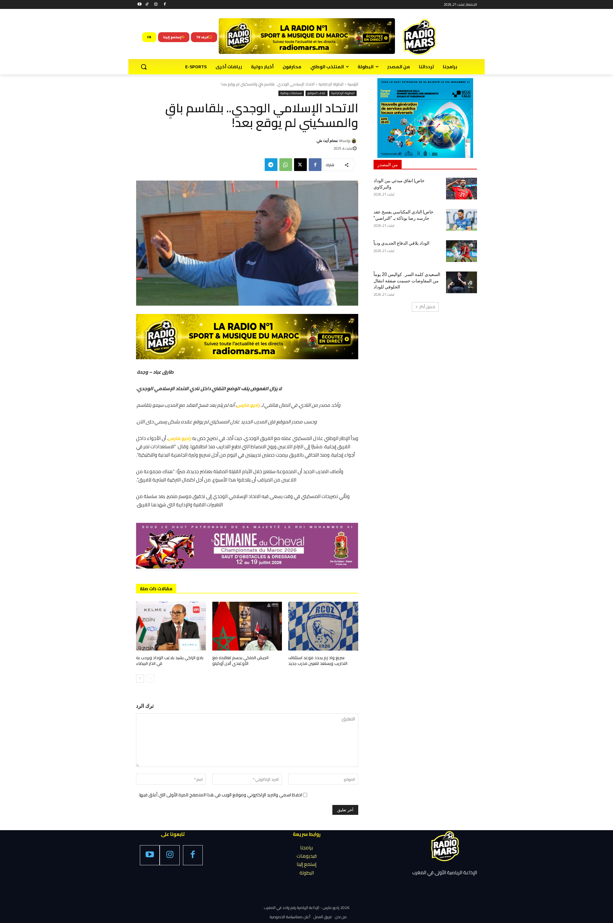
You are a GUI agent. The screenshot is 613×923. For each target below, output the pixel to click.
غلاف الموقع (316, 93)
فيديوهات (307, 855)
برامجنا (306, 847)
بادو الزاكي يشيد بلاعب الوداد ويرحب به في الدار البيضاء (169, 660)
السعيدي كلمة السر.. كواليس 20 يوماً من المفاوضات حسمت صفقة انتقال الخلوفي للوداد (407, 280)
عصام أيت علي (327, 141)
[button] (143, 66)
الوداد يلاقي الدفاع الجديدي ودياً (401, 243)
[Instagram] (156, 4)
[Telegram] (271, 164)
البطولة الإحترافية (331, 84)
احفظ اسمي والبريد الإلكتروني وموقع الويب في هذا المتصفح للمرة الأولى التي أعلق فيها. (220, 795)
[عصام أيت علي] (355, 140)
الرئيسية (353, 84)
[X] (300, 164)
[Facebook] (164, 4)
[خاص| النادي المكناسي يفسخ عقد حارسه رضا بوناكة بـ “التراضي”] (461, 220)
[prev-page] (150, 678)
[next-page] (140, 678)
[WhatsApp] (285, 164)
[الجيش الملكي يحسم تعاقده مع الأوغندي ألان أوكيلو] (247, 626)
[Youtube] (139, 4)
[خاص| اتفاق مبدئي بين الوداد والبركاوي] (461, 188)
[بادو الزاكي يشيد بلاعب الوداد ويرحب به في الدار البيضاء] (171, 626)
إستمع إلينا (306, 864)
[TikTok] (147, 4)
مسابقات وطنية (291, 93)
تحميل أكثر (427, 306)
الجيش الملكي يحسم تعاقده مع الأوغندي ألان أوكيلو (240, 660)
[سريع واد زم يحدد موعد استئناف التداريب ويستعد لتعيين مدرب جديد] (323, 626)
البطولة (306, 872)
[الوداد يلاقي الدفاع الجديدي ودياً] (461, 251)
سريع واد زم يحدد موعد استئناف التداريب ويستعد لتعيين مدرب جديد (317, 660)
